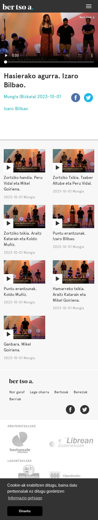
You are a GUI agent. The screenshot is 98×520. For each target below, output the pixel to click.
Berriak (15, 399)
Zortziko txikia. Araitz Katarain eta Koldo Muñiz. (22, 239)
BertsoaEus (25, 6)
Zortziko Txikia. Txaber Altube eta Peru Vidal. (73, 180)
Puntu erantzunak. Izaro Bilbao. (69, 236)
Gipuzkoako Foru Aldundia (69, 477)
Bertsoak (61, 392)
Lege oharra (39, 392)
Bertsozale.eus (23, 442)
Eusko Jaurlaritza (28, 477)
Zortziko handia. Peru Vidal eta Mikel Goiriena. (23, 183)
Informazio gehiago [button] (25, 498)
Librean (71, 442)
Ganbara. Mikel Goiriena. (17, 347)
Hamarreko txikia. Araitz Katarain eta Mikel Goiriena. (69, 294)
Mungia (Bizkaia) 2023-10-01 (32, 96)
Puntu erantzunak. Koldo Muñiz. (20, 291)
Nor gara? (17, 392)
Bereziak (80, 392)
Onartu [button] (25, 511)
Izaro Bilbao (16, 108)
